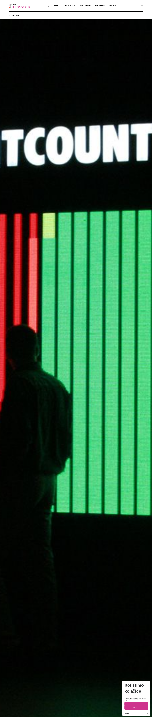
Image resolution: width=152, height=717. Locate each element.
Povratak (14, 15)
